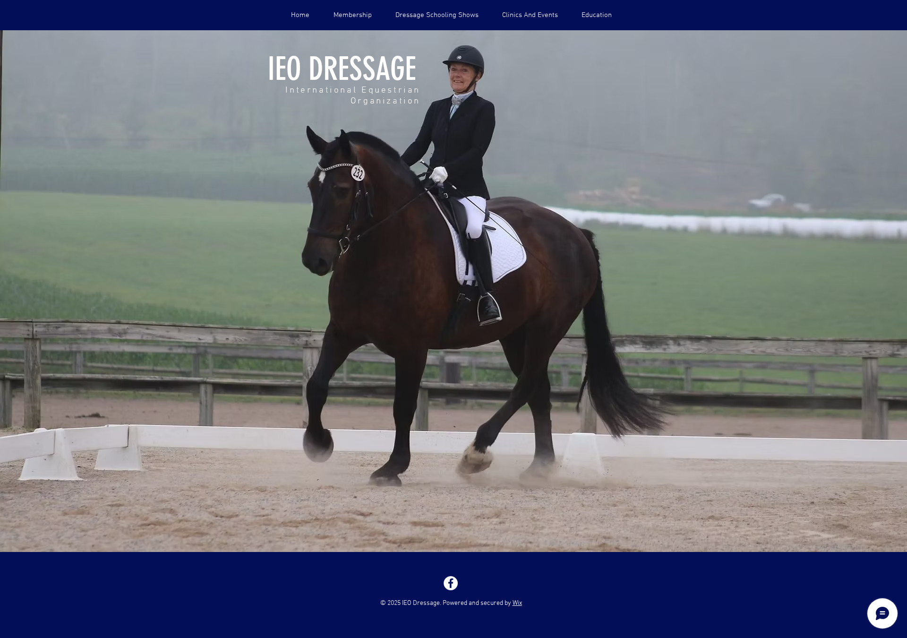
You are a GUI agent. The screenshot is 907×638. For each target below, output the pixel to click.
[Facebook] (451, 583)
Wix (517, 603)
